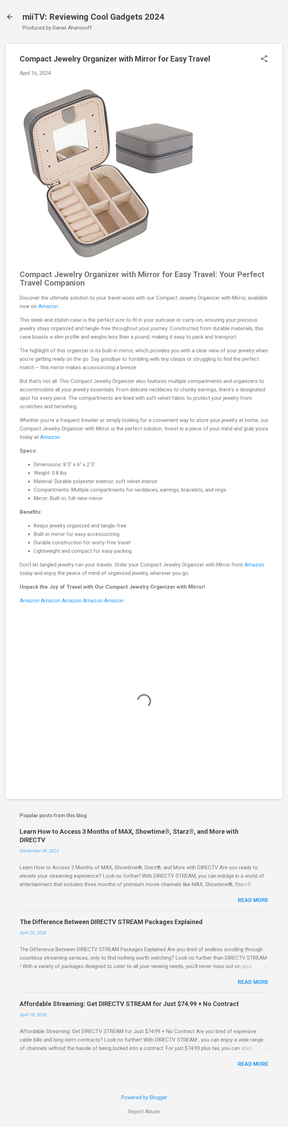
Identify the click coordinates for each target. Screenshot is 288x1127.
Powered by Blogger (144, 1097)
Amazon (48, 306)
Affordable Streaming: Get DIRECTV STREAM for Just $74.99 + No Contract (129, 1003)
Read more (253, 900)
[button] (264, 59)
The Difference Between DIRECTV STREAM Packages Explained (111, 922)
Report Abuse (144, 1111)
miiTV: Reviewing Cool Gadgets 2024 (93, 17)
